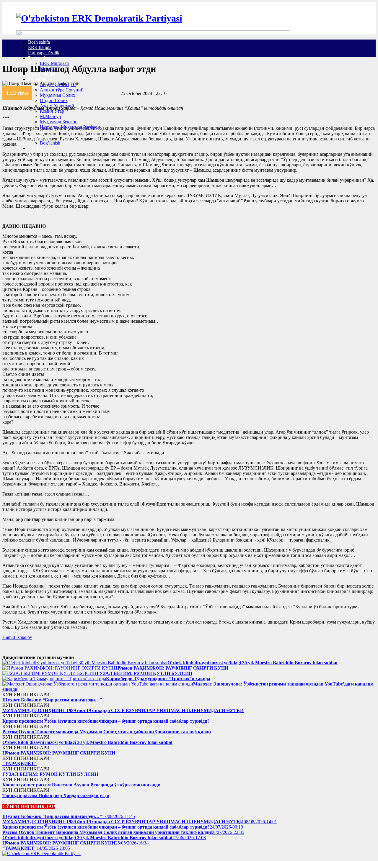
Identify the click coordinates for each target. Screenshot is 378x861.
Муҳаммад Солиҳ (57, 95)
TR (31, 153)
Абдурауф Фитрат (58, 84)
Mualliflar (37, 79)
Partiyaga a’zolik (43, 52)
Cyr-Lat (35, 148)
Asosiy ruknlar (42, 73)
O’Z (32, 158)
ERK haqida (39, 47)
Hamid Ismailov (17, 637)
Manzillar (37, 137)
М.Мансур (50, 116)
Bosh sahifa (39, 42)
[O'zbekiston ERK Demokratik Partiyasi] (99, 18)
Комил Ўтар (52, 111)
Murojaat (48, 68)
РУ (31, 164)
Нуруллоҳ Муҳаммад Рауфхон (70, 126)
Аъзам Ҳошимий (57, 105)
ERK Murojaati (54, 63)
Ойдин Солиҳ (54, 100)
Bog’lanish (50, 142)
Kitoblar (35, 132)
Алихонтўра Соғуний (62, 89)
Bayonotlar (38, 57)
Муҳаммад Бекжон (59, 121)
